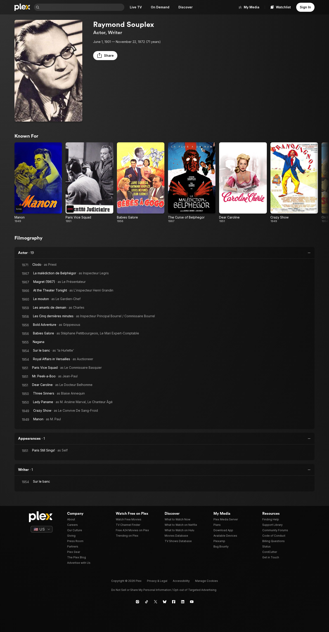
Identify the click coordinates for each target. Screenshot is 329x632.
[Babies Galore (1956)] (140, 182)
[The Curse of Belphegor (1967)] (191, 182)
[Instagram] (137, 601)
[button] (105, 55)
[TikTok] (146, 601)
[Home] (22, 7)
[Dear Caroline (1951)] (243, 182)
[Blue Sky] (164, 601)
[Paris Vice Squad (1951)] (89, 182)
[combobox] (82, 7)
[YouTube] (191, 601)
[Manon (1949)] (38, 182)
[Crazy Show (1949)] (294, 182)
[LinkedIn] (182, 601)
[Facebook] (173, 601)
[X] (155, 601)
